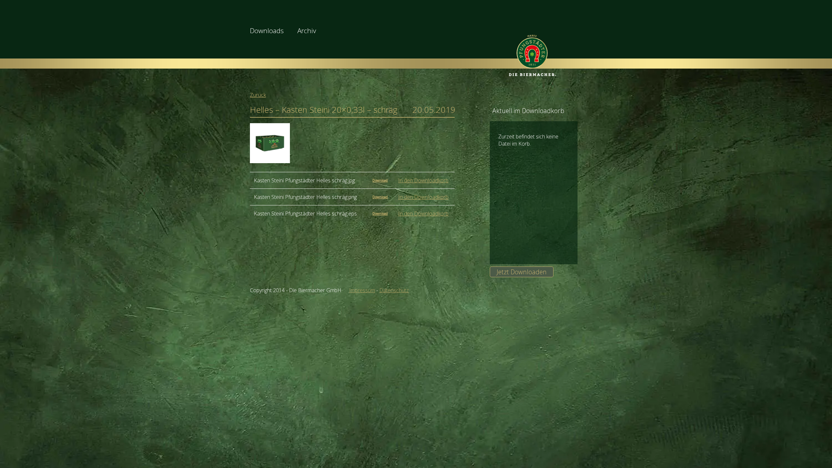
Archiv (306, 30)
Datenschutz (394, 290)
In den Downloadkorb (423, 180)
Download (380, 180)
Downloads (267, 30)
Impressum (362, 290)
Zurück (258, 94)
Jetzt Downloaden (522, 271)
